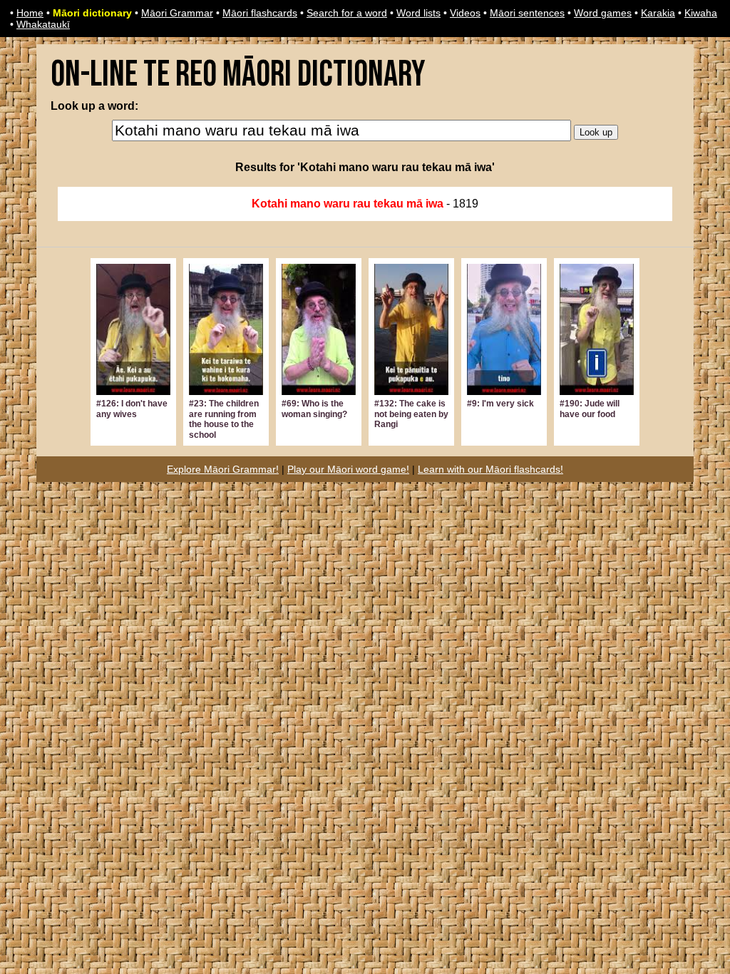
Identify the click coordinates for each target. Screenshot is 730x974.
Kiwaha (700, 13)
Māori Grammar (177, 13)
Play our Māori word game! (348, 469)
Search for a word (347, 13)
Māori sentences (527, 13)
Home (29, 13)
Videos (465, 13)
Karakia (658, 13)
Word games (603, 13)
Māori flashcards (259, 13)
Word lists (418, 13)
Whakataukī (43, 24)
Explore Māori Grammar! (223, 469)
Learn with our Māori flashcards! (490, 469)
